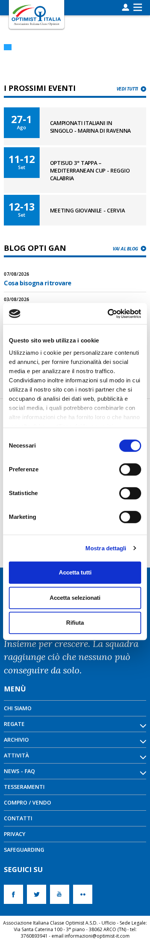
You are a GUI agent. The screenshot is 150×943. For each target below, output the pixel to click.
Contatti (18, 818)
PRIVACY (14, 834)
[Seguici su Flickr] (84, 894)
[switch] (130, 469)
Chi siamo (18, 708)
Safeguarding (24, 849)
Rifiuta (75, 622)
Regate (14, 723)
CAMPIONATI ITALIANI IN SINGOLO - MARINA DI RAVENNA (90, 126)
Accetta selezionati (75, 597)
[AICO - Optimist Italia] (36, 14)
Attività (16, 755)
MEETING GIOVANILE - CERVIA (87, 210)
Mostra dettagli (106, 548)
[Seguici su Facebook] (15, 894)
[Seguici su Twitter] (38, 894)
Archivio (16, 739)
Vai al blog (125, 248)
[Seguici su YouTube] (61, 894)
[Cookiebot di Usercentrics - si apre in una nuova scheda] (108, 314)
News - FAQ (19, 771)
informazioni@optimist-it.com (97, 936)
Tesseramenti (24, 786)
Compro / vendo (27, 802)
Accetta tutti (75, 572)
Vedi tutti (127, 89)
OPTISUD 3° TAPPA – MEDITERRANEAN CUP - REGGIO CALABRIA (90, 170)
